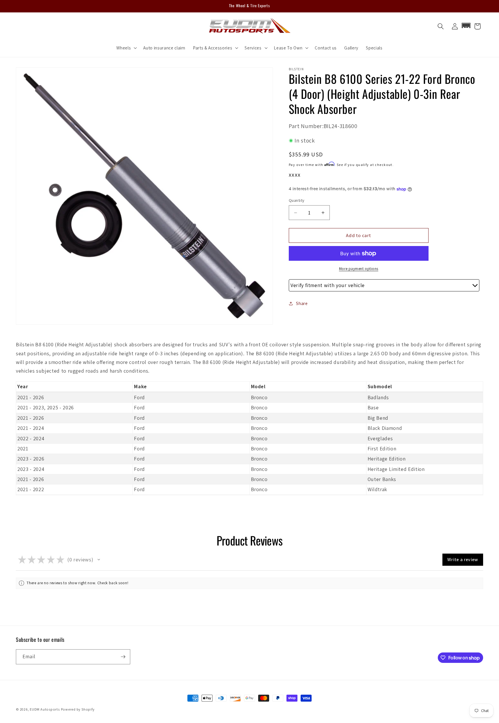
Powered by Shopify (78, 709)
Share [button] (302, 303)
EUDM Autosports (45, 709)
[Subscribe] (123, 656)
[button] (126, 47)
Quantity (297, 200)
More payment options (358, 268)
